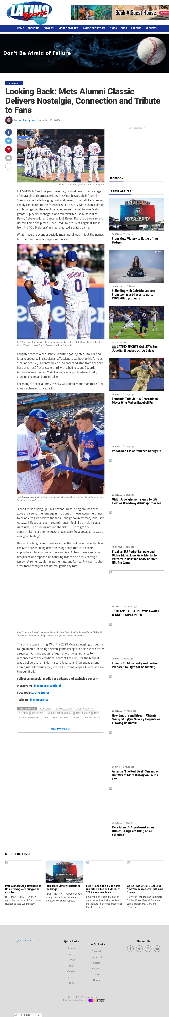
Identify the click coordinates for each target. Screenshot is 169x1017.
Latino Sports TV (94, 28)
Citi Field (23, 713)
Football (117, 546)
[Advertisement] (136, 151)
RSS (71, 983)
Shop (124, 28)
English (25, 1014)
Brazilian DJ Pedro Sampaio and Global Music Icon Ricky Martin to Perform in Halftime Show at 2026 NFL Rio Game (134, 557)
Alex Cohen (45, 708)
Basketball (118, 286)
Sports (49, 28)
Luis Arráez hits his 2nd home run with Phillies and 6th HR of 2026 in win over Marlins (103, 889)
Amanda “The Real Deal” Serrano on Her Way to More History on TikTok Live (135, 775)
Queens (76, 717)
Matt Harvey (83, 713)
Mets (97, 713)
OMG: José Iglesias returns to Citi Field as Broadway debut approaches (136, 501)
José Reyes (37, 713)
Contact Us (71, 977)
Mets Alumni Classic (29, 717)
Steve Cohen (91, 717)
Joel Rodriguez (26, 120)
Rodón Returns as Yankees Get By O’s (136, 451)
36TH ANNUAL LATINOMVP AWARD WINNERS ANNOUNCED (135, 613)
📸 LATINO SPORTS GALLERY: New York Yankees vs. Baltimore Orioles (145, 889)
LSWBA (113, 28)
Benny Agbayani (64, 708)
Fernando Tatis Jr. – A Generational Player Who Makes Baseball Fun (135, 401)
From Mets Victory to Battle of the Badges (135, 240)
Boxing (116, 658)
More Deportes (68, 28)
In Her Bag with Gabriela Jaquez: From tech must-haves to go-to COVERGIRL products (133, 294)
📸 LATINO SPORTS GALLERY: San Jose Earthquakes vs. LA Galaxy (134, 348)
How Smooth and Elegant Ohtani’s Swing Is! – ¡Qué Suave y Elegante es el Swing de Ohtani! (136, 719)
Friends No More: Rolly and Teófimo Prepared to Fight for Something (135, 665)
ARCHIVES (151, 28)
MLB (46, 717)
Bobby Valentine (85, 708)
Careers (136, 28)
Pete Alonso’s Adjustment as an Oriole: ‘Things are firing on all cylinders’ (133, 831)
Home (20, 28)
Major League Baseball (60, 713)
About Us (33, 28)
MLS (114, 342)
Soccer (96, 963)
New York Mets (60, 717)
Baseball (117, 234)
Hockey (97, 974)
